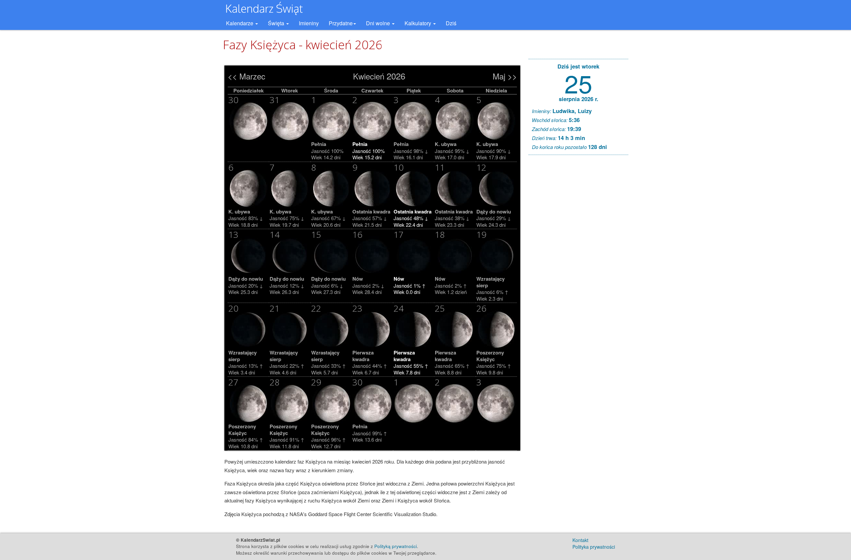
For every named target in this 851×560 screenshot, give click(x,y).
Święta (277, 23)
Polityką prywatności (395, 546)
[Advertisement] (578, 261)
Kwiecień (368, 76)
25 (578, 82)
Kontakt (580, 540)
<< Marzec (246, 76)
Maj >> (505, 76)
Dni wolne (378, 23)
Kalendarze (240, 23)
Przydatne (341, 23)
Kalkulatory (418, 23)
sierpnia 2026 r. (578, 99)
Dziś (451, 23)
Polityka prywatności (593, 546)
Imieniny (309, 23)
